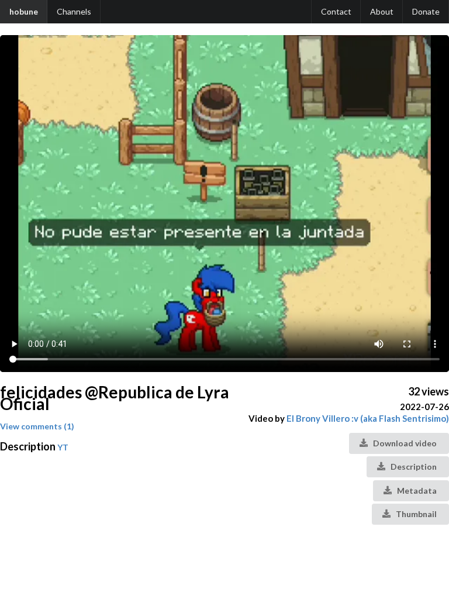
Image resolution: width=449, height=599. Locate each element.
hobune (23, 11)
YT (62, 447)
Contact (336, 11)
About (381, 11)
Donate (426, 11)
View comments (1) (37, 426)
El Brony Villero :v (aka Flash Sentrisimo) (367, 418)
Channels (74, 11)
